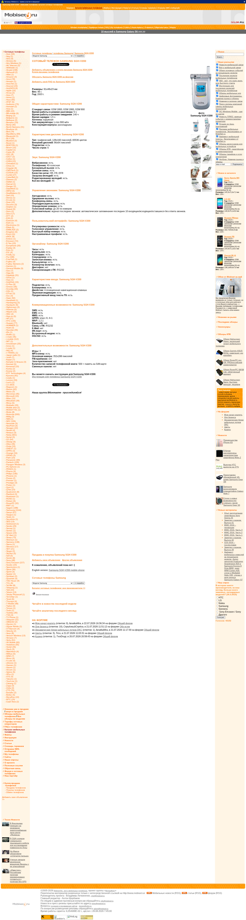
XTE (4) (9, 676)
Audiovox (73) (12, 104)
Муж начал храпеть (45, 623)
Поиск (221, 52)
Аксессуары (224, 327)
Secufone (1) (12, 519)
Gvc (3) (9, 296)
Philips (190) (12, 473)
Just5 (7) (10, 357)
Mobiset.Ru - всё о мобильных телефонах (70, 891)
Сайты (127, 28)
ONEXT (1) (11, 448)
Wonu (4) (10, 658)
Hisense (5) (11, 309)
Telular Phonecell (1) (15, 594)
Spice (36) (11, 569)
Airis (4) (9, 58)
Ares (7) (10, 95)
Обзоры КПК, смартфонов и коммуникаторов (229, 150)
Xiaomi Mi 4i (230, 255)
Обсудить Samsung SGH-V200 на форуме (52, 77)
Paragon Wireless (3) (15, 464)
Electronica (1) (12, 225)
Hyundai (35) (12, 330)
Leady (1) (10, 378)
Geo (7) (9, 271)
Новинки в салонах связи (230, 101)
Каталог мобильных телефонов (88, 8)
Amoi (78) (10, 79)
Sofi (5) (9, 556)
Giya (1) (10, 280)
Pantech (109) (12, 462)
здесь (218, 312)
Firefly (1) (10, 255)
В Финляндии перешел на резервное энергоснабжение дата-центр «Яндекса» (18, 829)
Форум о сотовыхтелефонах (14, 772)
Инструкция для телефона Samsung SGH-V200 (57, 377)
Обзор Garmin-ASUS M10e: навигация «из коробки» (233, 353)
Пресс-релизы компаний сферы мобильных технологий (229, 106)
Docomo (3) (11, 204)
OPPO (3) (10, 451)
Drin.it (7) (10, 214)
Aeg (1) (9, 56)
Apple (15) (11, 90)
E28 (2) (9, 218)
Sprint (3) (10, 572)
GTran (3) (10, 293)
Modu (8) (10, 412)
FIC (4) (9, 252)
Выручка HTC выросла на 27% (231, 465)
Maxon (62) (11, 389)
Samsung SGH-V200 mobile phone (67, 570)
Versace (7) (11, 638)
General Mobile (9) (14, 268)
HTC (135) (11, 321)
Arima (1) (10, 97)
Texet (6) (10, 599)
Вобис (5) (10, 695)
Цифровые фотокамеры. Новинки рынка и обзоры (229, 97)
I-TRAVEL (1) (12, 353)
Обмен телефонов (15, 792)
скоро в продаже (14, 711)
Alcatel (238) (12, 70)
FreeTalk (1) (11, 259)
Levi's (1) (10, 382)
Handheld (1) (12, 300)
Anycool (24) (12, 86)
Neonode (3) (12, 423)
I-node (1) (10, 348)
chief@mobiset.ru (98, 896)
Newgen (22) (12, 428)
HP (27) (9, 318)
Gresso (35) (11, 286)
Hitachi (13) (11, 312)
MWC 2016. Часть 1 (233, 535)
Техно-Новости (12, 820)
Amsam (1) (11, 81)
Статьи (135, 8)
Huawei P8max (231, 218)
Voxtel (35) (11, 647)
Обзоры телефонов (78, 28)
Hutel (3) (10, 328)
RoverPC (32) (12, 503)
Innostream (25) (13, 343)
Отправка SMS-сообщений (168, 8)
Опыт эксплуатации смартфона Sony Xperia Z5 (233, 515)
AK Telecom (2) (13, 65)
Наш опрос (223, 583)
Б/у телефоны (116, 28)
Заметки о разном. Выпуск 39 (233, 548)
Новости (126, 8)
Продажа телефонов (16, 788)
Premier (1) (11, 480)
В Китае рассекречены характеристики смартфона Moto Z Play (228, 455)
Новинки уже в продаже (17, 709)
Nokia (222, 603)
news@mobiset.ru (98, 904)
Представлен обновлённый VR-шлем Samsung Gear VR (233, 478)
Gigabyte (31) (12, 275)
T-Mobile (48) (12, 603)
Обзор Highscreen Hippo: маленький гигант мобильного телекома (228, 342)
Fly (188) (10, 257)
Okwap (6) (11, 442)
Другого (223, 614)
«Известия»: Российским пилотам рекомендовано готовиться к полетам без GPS (18, 876)
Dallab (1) (10, 182)
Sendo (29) (11, 526)
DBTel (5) (10, 191)
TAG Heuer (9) (13, 581)
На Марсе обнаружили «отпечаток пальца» (19, 853)
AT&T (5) (10, 102)
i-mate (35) (11, 337)
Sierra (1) (10, 544)
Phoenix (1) (11, 476)
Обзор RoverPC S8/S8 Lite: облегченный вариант (233, 371)
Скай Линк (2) (12, 702)
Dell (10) (10, 195)
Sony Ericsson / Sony (230, 612)
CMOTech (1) (12, 170)
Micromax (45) (12, 394)
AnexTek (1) (11, 84)
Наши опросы (137, 28)
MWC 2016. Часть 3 (233, 530)
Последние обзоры (228, 322)
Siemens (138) (13, 542)
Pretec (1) (10, 485)
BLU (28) (10, 138)
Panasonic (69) (13, 460)
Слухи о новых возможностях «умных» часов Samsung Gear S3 (231, 501)
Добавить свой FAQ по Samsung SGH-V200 (53, 82)
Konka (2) (10, 369)
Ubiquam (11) (12, 619)
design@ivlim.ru (85, 906)
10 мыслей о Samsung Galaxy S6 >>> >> (123, 31)
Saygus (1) (11, 515)
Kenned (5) (11, 364)
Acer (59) (10, 54)
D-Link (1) (10, 200)
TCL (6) (9, 583)
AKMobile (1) (12, 68)
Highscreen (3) (13, 307)
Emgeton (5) (12, 232)
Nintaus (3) (11, 432)
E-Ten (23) (11, 243)
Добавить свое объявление (46, 560)
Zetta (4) (10, 688)
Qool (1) (10, 487)
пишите (229, 404)
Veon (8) (10, 633)
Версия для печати (42, 594)
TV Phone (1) (12, 617)
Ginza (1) (10, 277)
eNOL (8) (10, 236)
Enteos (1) (11, 239)
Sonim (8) (10, 558)
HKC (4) (10, 314)
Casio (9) (10, 152)
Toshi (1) (10, 610)
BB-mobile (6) (12, 113)
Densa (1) (10, 198)
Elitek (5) (10, 227)
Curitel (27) (11, 175)
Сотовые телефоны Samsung (49, 578)
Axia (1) (9, 109)
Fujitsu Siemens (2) (15, 264)
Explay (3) (10, 248)
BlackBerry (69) (13, 134)
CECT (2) (10, 156)
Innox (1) (10, 346)
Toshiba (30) (12, 613)
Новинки (70, 8)
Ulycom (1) (11, 624)
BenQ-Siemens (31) (15, 127)
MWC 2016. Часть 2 (233, 532)
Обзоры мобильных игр (230, 93)
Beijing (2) (10, 115)
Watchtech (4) (12, 651)
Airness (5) (11, 61)
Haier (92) (10, 298)
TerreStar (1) (12, 597)
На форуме (223, 411)
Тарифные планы (96, 28)
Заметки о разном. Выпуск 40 (233, 538)
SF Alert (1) (11, 535)
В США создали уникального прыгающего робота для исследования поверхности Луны (19, 843)
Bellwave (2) (11, 120)
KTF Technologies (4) (16, 373)
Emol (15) (10, 234)
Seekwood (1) (12, 524)
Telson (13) (11, 592)
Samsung (223, 606)
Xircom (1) (11, 670)
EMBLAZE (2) (12, 229)
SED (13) (10, 521)
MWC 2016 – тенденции (230, 526)
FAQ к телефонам (13, 727)
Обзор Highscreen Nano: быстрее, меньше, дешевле (231, 382)
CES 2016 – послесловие (230, 543)
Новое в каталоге (227, 173)
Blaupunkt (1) (12, 136)
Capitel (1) (11, 150)
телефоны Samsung (63, 53)
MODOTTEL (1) (13, 410)
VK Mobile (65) (13, 642)
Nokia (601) (11, 435)
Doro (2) (10, 211)
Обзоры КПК (224, 334)
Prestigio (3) (11, 483)
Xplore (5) (10, 672)
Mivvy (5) (10, 403)
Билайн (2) (11, 692)
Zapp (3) (10, 686)
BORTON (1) (12, 145)
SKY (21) (10, 549)
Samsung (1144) (13, 510)
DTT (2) (9, 216)
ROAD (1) (10, 499)
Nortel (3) (10, 437)
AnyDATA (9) (12, 88)
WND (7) (10, 656)
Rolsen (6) (11, 501)
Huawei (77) (11, 323)
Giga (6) (10, 273)
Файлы (107, 8)
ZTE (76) (10, 690)
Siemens (223, 609)
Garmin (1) (11, 266)
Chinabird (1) (12, 163)
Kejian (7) (10, 359)
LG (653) (10, 385)
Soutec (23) (11, 565)
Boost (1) (10, 143)
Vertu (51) (10, 640)
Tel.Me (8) (10, 585)
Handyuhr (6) (12, 305)
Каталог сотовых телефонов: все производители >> (58, 588)
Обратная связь (161, 28)
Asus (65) (10, 99)
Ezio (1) (9, 250)
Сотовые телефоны (15, 52)
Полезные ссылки (14, 765)
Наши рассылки (226, 62)
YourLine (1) (11, 681)
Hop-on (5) (11, 316)
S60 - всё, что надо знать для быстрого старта (229, 82)
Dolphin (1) (11, 207)
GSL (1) (9, 291)
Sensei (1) (11, 528)
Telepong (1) (12, 587)
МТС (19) (10, 699)
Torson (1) (11, 608)
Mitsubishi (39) (13, 400)
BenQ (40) (11, 125)
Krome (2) (10, 371)
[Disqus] (122, 439)
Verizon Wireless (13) (15, 635)
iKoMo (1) (10, 334)
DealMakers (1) (13, 193)
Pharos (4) (11, 471)
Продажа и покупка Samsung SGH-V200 (54, 555)
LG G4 (227, 199)
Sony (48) (10, 560)
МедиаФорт (110, 891)
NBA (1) (9, 419)
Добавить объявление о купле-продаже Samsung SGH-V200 (62, 70)
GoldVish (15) (12, 282)
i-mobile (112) (12, 339)
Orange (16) (11, 453)
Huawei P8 (229, 236)
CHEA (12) (11, 161)
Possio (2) (10, 478)
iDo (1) (9, 332)
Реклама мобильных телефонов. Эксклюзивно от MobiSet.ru (229, 131)
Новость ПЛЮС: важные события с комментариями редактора (229, 118)
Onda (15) (11, 446)
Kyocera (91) (12, 375)
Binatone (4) (11, 129)
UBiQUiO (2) (12, 622)
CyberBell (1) (12, 177)
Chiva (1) (10, 166)
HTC (221, 597)
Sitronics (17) (12, 546)
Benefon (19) (12, 122)
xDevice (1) (11, 663)
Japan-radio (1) (13, 355)
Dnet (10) (10, 202)
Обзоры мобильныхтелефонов (15, 715)
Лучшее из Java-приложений (225, 125)
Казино (39, 636)
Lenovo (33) (11, 380)
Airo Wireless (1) (13, 63)
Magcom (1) (11, 387)
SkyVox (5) (11, 553)
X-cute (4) (10, 660)
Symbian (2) (11, 576)
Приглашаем (224, 390)
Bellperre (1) (12, 118)
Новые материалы (227, 510)
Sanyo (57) (11, 512)
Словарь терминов (148, 8)
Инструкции (117, 8)
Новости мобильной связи (231, 65)
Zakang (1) (11, 683)
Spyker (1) (11, 574)
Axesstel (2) (11, 106)
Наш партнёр (11, 776)
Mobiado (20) (12, 405)
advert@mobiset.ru (101, 909)
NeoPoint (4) (12, 426)
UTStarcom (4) (13, 629)
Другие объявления (72, 560)
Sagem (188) (12, 508)
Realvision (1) (12, 496)
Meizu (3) (10, 391)
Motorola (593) (13, 414)
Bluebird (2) (11, 141)
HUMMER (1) (12, 325)
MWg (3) (10, 416)
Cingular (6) (11, 168)
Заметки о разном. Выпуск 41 (233, 521)
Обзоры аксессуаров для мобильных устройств (229, 145)
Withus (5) (11, 654)
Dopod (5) (10, 209)
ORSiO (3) (11, 455)
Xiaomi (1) (11, 667)
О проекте (149, 28)
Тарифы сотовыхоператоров (13, 722)
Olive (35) (10, 444)
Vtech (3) (10, 649)
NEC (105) (11, 421)
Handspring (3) (13, 302)
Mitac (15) (10, 398)
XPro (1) (10, 674)
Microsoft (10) (12, 396)
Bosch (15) (11, 147)
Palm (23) (10, 458)
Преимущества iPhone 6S (230, 441)
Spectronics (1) (13, 567)
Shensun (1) (11, 540)
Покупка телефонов (15, 790)
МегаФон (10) (12, 697)
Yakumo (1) (11, 679)
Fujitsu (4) (10, 261)
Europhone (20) (13, 245)
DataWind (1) (12, 188)
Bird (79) (10, 131)
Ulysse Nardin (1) (14, 626)
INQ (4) (9, 350)
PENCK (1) (11, 469)
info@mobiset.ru (107, 901)
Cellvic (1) (10, 159)
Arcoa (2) (10, 93)
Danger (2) (11, 186)
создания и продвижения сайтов (64, 906)
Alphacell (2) (12, 72)
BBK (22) (10, 111)
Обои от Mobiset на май (230, 277)
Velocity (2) (11, 631)
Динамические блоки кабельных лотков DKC (58, 630)
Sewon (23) (11, 533)
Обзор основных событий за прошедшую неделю (229, 71)
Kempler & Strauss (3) (16, 362)
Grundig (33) (12, 289)
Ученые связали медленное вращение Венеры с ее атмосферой (19, 863)
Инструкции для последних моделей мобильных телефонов (226, 88)
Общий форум (125, 623)
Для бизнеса (41, 626)
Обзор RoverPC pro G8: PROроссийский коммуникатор (232, 362)
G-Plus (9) (11, 284)
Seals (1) (10, 517)
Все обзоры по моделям (15, 717)
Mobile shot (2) (13, 407)
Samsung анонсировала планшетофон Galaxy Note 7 (233, 490)
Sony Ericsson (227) (15, 562)
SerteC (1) (11, 530)
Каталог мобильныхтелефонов (15, 730)
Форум (173, 28)
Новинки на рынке (227, 317)
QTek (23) (10, 489)
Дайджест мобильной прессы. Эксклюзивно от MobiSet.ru (227, 138)
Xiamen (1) (11, 665)
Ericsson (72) (12, 241)
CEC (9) (10, 154)
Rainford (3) (11, 494)
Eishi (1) (10, 223)
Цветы (38, 633)
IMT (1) (9, 341)
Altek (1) (10, 74)
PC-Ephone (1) (13, 467)
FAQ (107, 28)
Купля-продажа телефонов (11, 784)
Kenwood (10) (12, 366)
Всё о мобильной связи (230, 67)
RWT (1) (10, 505)
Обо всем (125, 626)
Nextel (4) (10, 430)
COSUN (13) (12, 172)
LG (220, 600)
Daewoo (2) (11, 179)
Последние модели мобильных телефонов (226, 76)
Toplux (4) (10, 606)
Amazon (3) (11, 77)
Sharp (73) (11, 537)
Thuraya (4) (11, 601)
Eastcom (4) (11, 220)
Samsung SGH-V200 (84, 53)
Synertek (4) (11, 578)
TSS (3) (9, 615)
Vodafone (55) (12, 645)
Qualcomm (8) (12, 492)
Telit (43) (10, 590)
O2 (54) (9, 439)
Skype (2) (10, 551)
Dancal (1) (11, 184)
